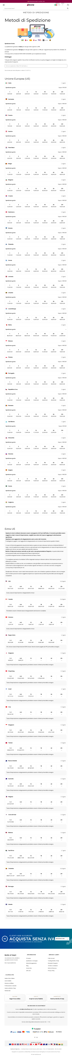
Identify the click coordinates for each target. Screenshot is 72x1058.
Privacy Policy (51, 970)
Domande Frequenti (53, 963)
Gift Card (28, 970)
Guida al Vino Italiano (10, 978)
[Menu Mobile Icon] (4, 5)
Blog (27, 965)
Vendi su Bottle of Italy (10, 988)
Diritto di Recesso (52, 968)
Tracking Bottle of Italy (53, 960)
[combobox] (34, 8)
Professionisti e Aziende (10, 985)
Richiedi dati (7, 990)
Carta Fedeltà (8, 980)
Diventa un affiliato (9, 983)
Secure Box (29, 968)
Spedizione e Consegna (31, 960)
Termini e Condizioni (53, 965)
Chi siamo (28, 958)
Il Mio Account (51, 958)
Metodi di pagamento (31, 963)
